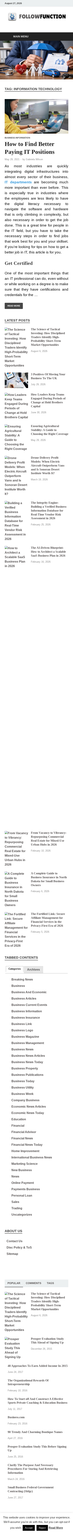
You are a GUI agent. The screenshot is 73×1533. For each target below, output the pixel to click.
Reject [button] (42, 1527)
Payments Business (25, 1189)
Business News (22, 1049)
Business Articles (23, 998)
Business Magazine (25, 1036)
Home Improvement (25, 1151)
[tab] (14, 969)
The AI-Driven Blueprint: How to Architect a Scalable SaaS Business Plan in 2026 (48, 551)
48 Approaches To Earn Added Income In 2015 (38, 1365)
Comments (33, 1283)
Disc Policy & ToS (19, 1247)
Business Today (22, 1081)
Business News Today (27, 1062)
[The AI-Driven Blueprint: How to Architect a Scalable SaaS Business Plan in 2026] (16, 548)
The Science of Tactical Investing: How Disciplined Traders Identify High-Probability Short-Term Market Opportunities (48, 337)
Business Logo (22, 1030)
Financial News (22, 1138)
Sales (15, 1201)
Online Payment (22, 1182)
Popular (13, 1283)
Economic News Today (27, 1113)
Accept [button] (29, 1527)
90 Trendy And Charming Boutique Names (35, 1432)
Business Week (22, 1093)
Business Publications (27, 1074)
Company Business (25, 1100)
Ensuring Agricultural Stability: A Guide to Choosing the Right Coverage (49, 429)
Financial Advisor (23, 1132)
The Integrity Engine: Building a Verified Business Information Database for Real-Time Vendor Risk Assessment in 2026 (48, 510)
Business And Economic (29, 992)
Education (18, 1119)
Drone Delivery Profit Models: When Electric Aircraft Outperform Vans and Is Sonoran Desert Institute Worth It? (47, 465)
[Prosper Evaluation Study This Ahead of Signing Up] (16, 1339)
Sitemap (12, 1253)
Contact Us (14, 1241)
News (15, 1176)
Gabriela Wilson (34, 159)
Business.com (16, 1417)
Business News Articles (28, 1055)
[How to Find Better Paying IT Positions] (36, 116)
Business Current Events (29, 1004)
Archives (33, 969)
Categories (14, 968)
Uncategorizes (21, 1214)
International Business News (31, 1157)
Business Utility (22, 1087)
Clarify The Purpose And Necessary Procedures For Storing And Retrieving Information (33, 1468)
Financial (17, 1125)
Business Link (21, 1024)
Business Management (27, 1043)
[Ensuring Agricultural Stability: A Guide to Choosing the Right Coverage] (16, 426)
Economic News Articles (28, 1106)
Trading (16, 1208)
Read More (12, 305)
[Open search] (63, 36)
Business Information (17, 138)
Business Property (24, 1068)
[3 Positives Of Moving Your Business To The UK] (16, 374)
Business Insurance (25, 1017)
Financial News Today (26, 1144)
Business (18, 985)
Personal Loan (21, 1195)
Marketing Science (24, 1163)
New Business (21, 1170)
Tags (50, 1283)
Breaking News (22, 979)
